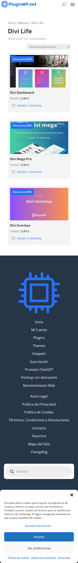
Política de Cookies (39, 412)
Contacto (39, 428)
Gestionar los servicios (38, 525)
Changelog (39, 452)
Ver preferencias (39, 548)
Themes (39, 345)
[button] (72, 495)
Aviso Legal (39, 396)
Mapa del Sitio (39, 444)
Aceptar (39, 537)
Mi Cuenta (39, 330)
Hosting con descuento (39, 377)
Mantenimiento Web (39, 385)
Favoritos (39, 436)
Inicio (12, 23)
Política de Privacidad (39, 404)
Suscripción (39, 361)
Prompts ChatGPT (39, 369)
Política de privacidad (43, 557)
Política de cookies (18, 557)
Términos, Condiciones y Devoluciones (39, 420)
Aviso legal (64, 557)
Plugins (39, 337)
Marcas (24, 23)
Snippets (39, 353)
